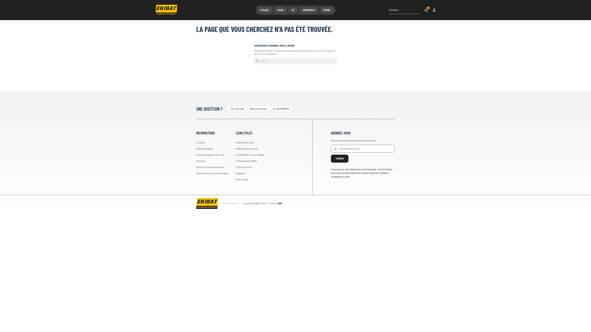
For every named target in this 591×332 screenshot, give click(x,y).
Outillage (265, 10)
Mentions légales (204, 148)
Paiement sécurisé (245, 142)
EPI (293, 10)
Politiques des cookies (247, 148)
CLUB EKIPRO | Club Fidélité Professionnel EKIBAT (250, 158)
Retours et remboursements (210, 167)
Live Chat (239, 108)
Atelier (280, 10)
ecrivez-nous (260, 108)
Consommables (309, 10)
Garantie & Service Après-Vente (212, 173)
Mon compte (242, 179)
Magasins (240, 173)
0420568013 (282, 108)
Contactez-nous (244, 167)
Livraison (200, 142)
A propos (200, 161)
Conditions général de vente (210, 155)
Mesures (327, 10)
